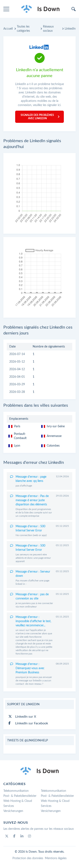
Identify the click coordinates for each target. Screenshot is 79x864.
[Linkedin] (22, 836)
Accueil (8, 28)
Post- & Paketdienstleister (19, 796)
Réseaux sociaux (48, 28)
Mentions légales (56, 858)
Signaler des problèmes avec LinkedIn (37, 117)
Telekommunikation (16, 790)
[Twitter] (6, 836)
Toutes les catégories (23, 28)
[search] (73, 9)
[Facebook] (14, 836)
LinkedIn (70, 28)
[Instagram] (29, 836)
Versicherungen (13, 811)
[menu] (6, 9)
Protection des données (27, 858)
